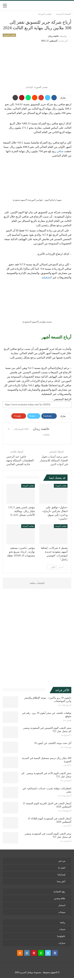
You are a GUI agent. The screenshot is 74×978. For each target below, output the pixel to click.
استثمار (61, 905)
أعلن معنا (61, 881)
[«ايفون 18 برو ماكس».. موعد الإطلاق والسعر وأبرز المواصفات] (10, 702)
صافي (60, 151)
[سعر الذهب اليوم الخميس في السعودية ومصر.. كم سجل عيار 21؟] (10, 732)
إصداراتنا (61, 874)
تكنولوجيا (61, 936)
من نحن (61, 861)
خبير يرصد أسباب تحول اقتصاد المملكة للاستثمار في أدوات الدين (54, 460)
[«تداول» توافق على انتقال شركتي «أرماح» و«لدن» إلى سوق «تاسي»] (53, 494)
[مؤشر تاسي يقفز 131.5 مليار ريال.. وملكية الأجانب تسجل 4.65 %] (20, 494)
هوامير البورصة (9, 35)
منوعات (61, 912)
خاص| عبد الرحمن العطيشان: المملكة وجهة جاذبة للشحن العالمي (20, 460)
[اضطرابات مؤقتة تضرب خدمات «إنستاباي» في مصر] (10, 792)
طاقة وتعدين (59, 898)
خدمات (62, 929)
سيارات (61, 943)
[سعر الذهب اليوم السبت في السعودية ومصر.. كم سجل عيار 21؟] (10, 838)
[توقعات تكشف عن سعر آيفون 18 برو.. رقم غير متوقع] (10, 717)
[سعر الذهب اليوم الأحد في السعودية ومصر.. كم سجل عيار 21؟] (10, 777)
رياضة (62, 922)
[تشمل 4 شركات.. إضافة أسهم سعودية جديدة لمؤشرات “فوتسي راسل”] (53, 534)
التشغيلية (47, 277)
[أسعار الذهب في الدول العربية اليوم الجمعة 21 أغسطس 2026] (10, 807)
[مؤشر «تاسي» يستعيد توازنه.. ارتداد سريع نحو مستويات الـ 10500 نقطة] (20, 534)
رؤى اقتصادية (59, 891)
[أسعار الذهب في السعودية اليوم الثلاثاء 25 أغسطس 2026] (10, 823)
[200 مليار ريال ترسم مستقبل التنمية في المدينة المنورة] (10, 762)
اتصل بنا (61, 867)
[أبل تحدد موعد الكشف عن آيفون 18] (10, 747)
